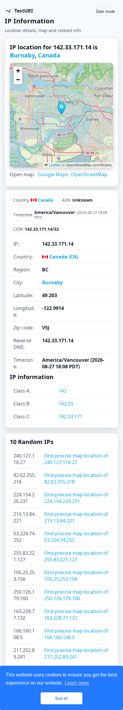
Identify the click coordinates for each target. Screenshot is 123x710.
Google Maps (53, 174)
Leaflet (54, 164)
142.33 (66, 403)
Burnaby (22, 55)
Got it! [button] (61, 698)
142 (63, 390)
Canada (49, 55)
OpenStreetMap (89, 174)
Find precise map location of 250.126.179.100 (76, 595)
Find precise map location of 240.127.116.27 (76, 459)
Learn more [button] (77, 682)
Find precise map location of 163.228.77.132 (76, 614)
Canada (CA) (63, 256)
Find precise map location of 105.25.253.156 (76, 575)
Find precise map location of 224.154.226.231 (76, 497)
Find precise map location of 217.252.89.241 (76, 653)
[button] (61, 108)
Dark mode (105, 11)
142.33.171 (70, 416)
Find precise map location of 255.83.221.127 (76, 556)
